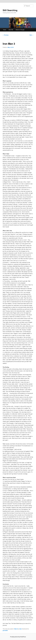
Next (31, 35)
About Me (11, 29)
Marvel (16, 629)
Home (4, 29)
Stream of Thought (20, 29)
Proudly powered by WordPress (18, 637)
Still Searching (10, 10)
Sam (20, 629)
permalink (5, 630)
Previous (5, 35)
